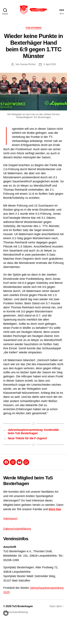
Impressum (10, 518)
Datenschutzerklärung (17, 528)
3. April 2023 (49, 64)
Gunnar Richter (28, 64)
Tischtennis (34, 27)
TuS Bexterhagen (22, 606)
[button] (6, 613)
